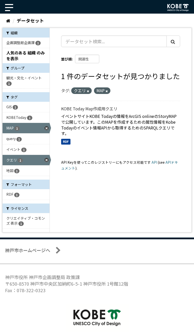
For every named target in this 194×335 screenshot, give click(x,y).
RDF (66, 141)
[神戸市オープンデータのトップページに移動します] (178, 7)
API (154, 162)
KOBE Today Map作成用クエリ (89, 109)
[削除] (88, 91)
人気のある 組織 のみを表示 (25, 55)
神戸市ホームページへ (27, 250)
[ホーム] (8, 20)
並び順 (66, 58)
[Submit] (173, 41)
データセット (30, 20)
